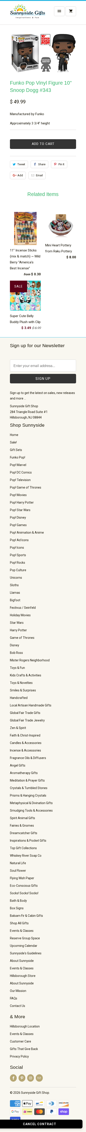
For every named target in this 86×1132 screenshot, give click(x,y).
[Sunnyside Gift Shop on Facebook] (13, 1078)
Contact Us (17, 1006)
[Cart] (70, 11)
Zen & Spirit (18, 728)
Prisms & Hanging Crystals (28, 795)
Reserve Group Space (25, 938)
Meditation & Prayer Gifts (27, 780)
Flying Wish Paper (22, 878)
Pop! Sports (18, 555)
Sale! (13, 442)
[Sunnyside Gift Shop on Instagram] (30, 1078)
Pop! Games (18, 525)
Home (14, 435)
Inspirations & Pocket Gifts (28, 840)
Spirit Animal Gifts (22, 818)
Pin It (61, 164)
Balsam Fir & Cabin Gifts (26, 915)
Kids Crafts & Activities (25, 675)
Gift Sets (16, 450)
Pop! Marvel (18, 465)
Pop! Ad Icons (19, 540)
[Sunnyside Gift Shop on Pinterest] (22, 1078)
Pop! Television (20, 480)
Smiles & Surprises (23, 690)
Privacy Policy (19, 1056)
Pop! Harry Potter (22, 502)
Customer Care (20, 1041)
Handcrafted (19, 698)
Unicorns (16, 577)
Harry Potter (18, 630)
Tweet (21, 164)
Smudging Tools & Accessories (31, 810)
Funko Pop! (17, 457)
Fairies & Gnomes (22, 825)
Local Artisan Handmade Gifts (30, 705)
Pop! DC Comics (21, 472)
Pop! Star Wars (20, 510)
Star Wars (17, 622)
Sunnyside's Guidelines (25, 953)
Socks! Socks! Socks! (24, 893)
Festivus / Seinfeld (23, 607)
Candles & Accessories (25, 743)
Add (20, 175)
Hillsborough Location (25, 1026)
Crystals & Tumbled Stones (28, 788)
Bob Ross (16, 652)
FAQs (13, 998)
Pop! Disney (18, 517)
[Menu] (59, 11)
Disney (14, 645)
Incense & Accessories (25, 750)
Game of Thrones (22, 637)
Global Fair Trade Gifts (25, 713)
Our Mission (18, 991)
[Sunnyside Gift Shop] (27, 14)
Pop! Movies (18, 495)
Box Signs (17, 908)
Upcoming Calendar (23, 945)
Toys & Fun (17, 668)
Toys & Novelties (21, 683)
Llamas (15, 592)
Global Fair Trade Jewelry (27, 720)
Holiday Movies (20, 615)
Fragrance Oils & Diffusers (28, 758)
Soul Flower (18, 870)
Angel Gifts (17, 765)
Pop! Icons (17, 547)
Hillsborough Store (23, 976)
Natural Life (18, 863)
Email (39, 175)
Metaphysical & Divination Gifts (31, 803)
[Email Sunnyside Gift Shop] (39, 1078)
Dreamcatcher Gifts (23, 833)
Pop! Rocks (17, 562)
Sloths (14, 585)
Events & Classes (22, 930)
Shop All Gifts (19, 923)
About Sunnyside (22, 961)
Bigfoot (15, 600)
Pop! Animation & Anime (27, 532)
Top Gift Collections (23, 848)
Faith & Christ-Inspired (25, 735)
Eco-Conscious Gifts (24, 885)
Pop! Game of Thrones (25, 487)
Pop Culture (18, 570)
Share (41, 164)
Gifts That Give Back (24, 1049)
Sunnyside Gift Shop (35, 1092)
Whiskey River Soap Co (25, 855)
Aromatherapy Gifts (24, 773)
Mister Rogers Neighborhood (30, 660)
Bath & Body (18, 900)
